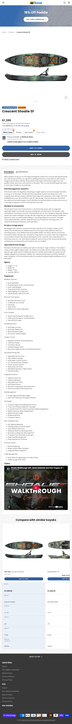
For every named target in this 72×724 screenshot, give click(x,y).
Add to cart (36, 148)
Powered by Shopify (48, 720)
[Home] (36, 2)
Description (9, 172)
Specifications (22, 172)
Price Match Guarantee (10, 670)
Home (4, 32)
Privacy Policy (7, 680)
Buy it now (36, 154)
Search (4, 666)
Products (11, 32)
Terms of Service (8, 676)
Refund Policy (7, 673)
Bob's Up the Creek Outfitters (32, 720)
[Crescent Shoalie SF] (23, 555)
